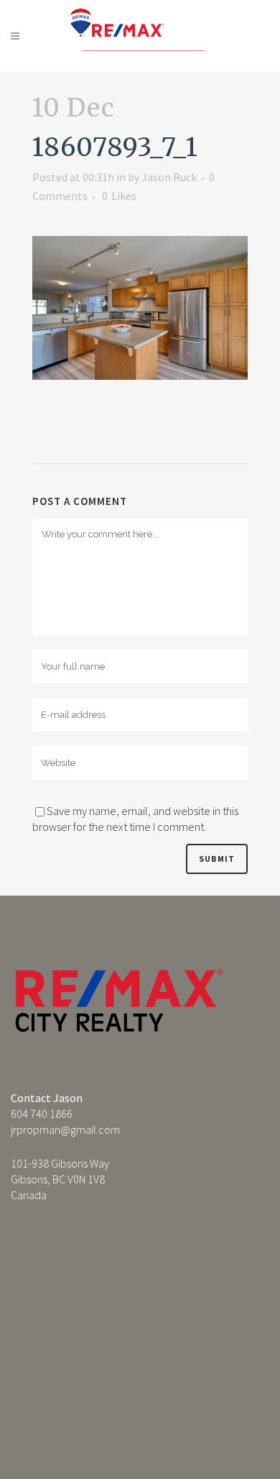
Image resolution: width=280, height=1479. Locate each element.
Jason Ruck (169, 177)
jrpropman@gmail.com (65, 1129)
